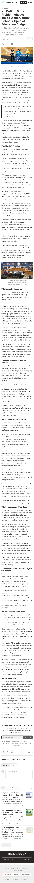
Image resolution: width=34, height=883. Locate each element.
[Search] (31, 788)
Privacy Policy (16, 745)
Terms (29, 868)
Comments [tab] (6, 765)
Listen (30, 39)
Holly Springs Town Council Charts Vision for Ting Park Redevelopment (11, 812)
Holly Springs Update (7, 38)
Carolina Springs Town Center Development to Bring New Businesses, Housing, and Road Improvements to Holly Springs (12, 830)
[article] (17, 799)
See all (5, 845)
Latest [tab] (8, 788)
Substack (8, 879)
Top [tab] (4, 788)
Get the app (26, 875)
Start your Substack (12, 875)
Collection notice (17, 870)
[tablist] (9, 765)
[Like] (3, 44)
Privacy (23, 868)
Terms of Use (25, 741)
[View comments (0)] (7, 44)
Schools (4, 8)
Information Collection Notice (20, 743)
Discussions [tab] (15, 788)
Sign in (30, 2)
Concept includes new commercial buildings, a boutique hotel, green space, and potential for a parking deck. (12, 818)
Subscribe (23, 2)
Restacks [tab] (13, 765)
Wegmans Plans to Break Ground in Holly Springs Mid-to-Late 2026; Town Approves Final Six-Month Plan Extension (12, 795)
